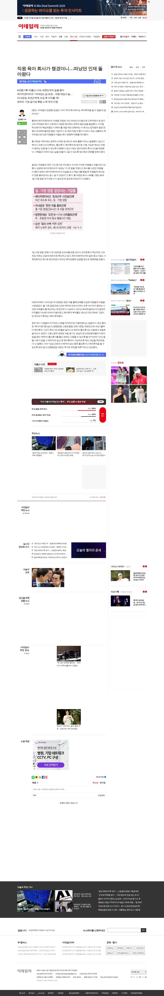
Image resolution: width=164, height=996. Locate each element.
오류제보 (115, 993)
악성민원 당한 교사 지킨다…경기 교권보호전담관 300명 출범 (121, 906)
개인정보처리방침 (136, 993)
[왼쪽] (60, 569)
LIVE (19, 18)
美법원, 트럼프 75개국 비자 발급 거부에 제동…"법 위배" (119, 902)
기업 (41, 37)
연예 (143, 67)
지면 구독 (102, 497)
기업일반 (96, 37)
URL (24, 142)
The (142, 37)
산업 (66, 37)
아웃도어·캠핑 (85, 37)
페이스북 (19, 132)
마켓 (133, 37)
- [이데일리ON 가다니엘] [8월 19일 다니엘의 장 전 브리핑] (81, 954)
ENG (124, 18)
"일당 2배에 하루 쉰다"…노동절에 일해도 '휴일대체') (51, 550)
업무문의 (51, 993)
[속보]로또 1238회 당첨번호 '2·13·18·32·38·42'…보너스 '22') (53, 554)
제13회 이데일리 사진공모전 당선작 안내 (43, 930)
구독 (131, 18)
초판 (139, 18)
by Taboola (26, 513)
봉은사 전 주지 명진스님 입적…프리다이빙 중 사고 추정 (119, 899)
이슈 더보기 (52, 364)
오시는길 (41, 993)
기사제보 (124, 993)
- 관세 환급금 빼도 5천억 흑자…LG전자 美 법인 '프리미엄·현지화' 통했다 (37, 950)
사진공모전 (140, 948)
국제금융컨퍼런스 (123, 953)
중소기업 (73, 37)
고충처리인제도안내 (91, 993)
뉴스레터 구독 (94, 497)
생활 (60, 37)
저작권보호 (105, 993)
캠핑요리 (110, 953)
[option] (62, 18)
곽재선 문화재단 (138, 953)
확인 (143, 930)
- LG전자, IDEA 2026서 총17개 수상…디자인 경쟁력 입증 (36, 954)
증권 (137, 67)
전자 (47, 37)
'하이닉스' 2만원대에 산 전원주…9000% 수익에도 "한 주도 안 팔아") (56, 547)
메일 (19, 137)
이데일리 (40, 26)
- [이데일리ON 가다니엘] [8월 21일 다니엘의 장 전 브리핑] (81, 947)
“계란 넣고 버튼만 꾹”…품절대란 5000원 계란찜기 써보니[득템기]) (55, 543)
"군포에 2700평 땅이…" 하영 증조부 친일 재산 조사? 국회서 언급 (122, 895)
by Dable (26, 604)
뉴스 (131, 67)
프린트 (24, 137)
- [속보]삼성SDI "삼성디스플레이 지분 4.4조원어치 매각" (36, 947)
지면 (135, 18)
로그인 (145, 18)
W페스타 (129, 948)
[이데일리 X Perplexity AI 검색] (61, 81)
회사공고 (31, 993)
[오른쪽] (63, 569)
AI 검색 (27, 37)
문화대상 (110, 948)
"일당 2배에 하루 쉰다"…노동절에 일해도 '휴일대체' (117, 891)
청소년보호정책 (74, 993)
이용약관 (60, 993)
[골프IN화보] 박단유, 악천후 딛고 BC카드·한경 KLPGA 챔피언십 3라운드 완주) (59, 557)
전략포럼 (120, 948)
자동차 (54, 37)
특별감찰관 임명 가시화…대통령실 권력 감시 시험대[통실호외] (122, 910)
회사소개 (22, 993)
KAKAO (19, 142)
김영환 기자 (22, 119)
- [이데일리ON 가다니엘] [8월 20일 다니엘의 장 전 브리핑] (81, 950)
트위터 (24, 132)
